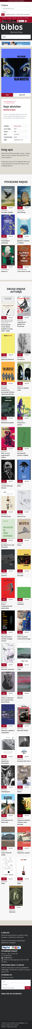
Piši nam (26, 17)
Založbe (9, 17)
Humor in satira (10, 103)
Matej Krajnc (9, 109)
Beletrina (21, 1023)
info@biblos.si (7, 958)
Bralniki (14, 17)
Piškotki (3, 1026)
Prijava (28, 988)
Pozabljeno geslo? (10, 14)
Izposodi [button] (22, 95)
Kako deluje (20, 17)
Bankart (13, 943)
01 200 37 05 (7, 956)
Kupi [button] (7, 95)
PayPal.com (4, 943)
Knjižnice (4, 17)
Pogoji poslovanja (12, 1026)
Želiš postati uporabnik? (23, 14)
